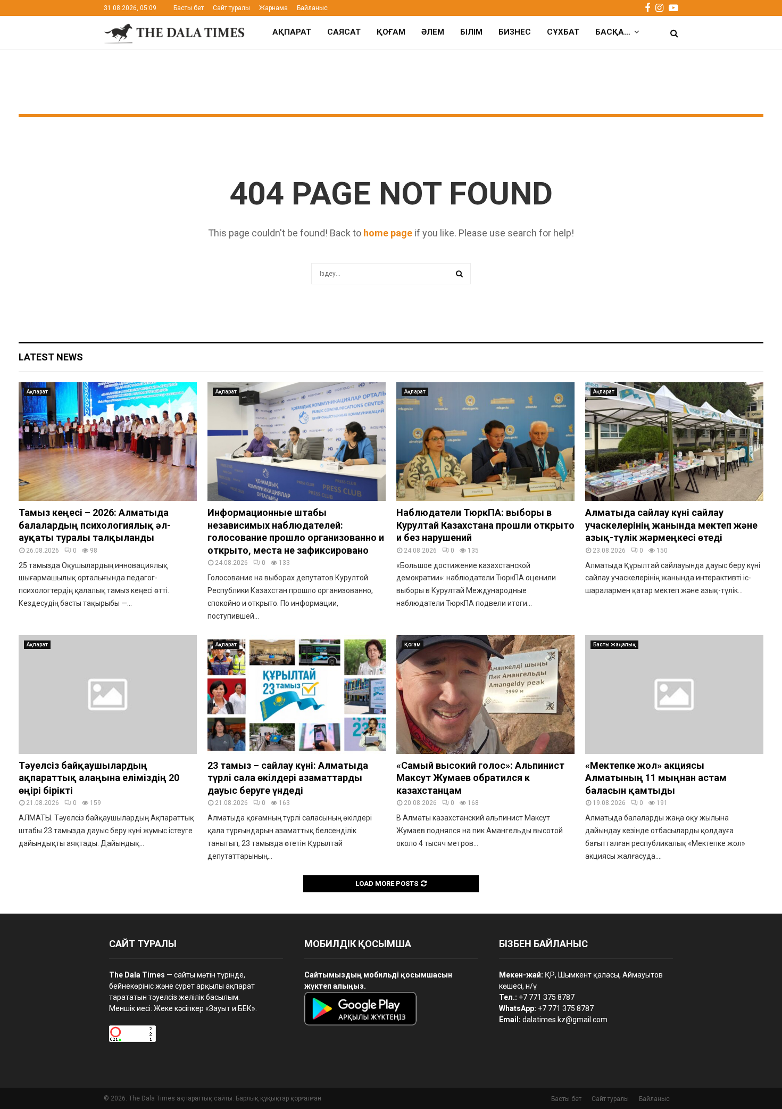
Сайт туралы (231, 8)
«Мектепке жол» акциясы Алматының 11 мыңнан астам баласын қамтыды (656, 778)
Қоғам (391, 32)
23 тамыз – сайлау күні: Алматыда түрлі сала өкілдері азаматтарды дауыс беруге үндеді (287, 778)
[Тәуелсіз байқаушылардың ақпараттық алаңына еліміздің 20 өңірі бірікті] (108, 694)
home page (387, 233)
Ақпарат (291, 32)
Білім (471, 32)
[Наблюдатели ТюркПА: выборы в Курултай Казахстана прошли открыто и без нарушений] (485, 441)
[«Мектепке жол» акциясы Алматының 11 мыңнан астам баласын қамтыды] (674, 694)
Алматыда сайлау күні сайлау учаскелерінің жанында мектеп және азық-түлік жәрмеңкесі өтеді (671, 525)
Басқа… (612, 32)
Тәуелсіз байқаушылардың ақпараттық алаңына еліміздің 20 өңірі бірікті (99, 778)
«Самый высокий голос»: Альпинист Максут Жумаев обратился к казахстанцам (480, 778)
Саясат (344, 32)
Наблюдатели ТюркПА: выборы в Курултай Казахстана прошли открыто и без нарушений (485, 525)
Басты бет (188, 8)
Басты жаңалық (614, 644)
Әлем (432, 32)
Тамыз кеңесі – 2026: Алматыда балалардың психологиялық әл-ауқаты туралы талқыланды (95, 525)
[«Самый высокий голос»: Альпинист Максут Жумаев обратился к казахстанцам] (485, 694)
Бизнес (514, 32)
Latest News (51, 357)
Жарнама (273, 8)
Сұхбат (563, 32)
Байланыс (312, 8)
